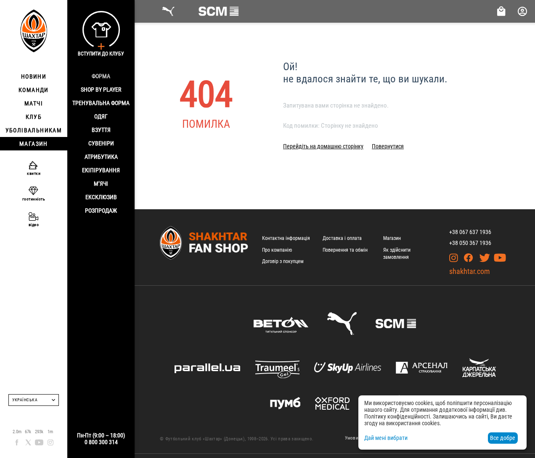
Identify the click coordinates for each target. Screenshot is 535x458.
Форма (101, 76)
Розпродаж (101, 210)
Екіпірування (101, 170)
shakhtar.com (469, 271)
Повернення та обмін (345, 250)
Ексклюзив (101, 197)
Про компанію (277, 250)
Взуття (101, 129)
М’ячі (101, 183)
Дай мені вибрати (386, 437)
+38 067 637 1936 (470, 232)
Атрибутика (101, 156)
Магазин (392, 238)
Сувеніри (101, 143)
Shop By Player (101, 89)
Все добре (502, 437)
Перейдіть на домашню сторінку (323, 146)
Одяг (101, 116)
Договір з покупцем (283, 261)
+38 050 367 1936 (470, 243)
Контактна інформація (286, 238)
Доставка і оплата (342, 238)
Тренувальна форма (101, 103)
